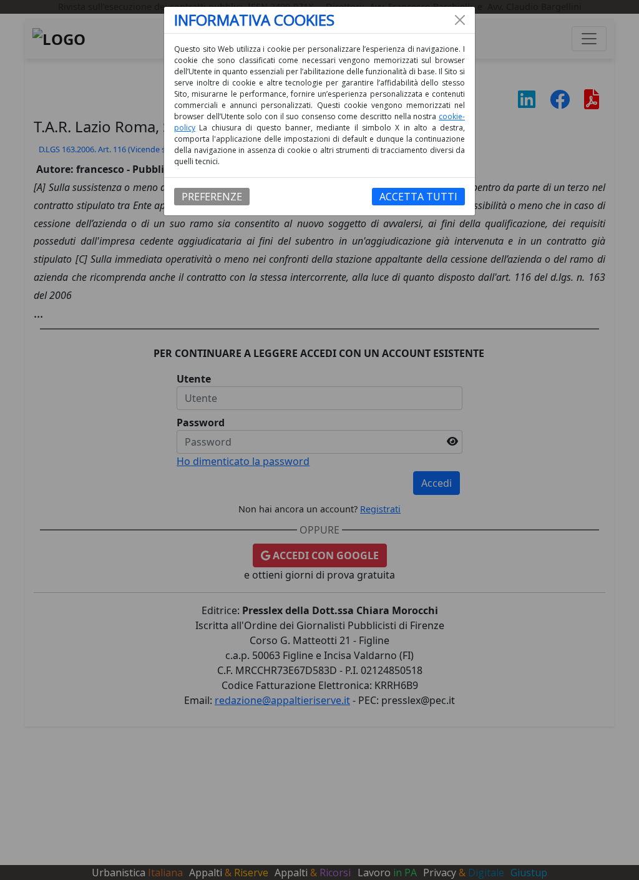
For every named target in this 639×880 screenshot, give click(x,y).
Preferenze (212, 196)
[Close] (460, 20)
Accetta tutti (418, 196)
